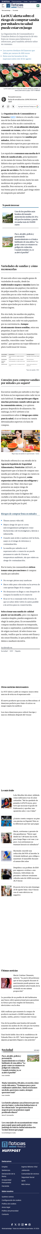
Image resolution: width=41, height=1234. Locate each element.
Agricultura (33, 2)
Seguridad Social (27, 1177)
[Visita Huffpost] (38, 5)
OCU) (13, 117)
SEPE (23, 1181)
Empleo (5, 1166)
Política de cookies (9, 1203)
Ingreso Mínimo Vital (29, 1166)
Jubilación (25, 1170)
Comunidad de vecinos (30, 1174)
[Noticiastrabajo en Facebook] (11, 1224)
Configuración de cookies (11, 1200)
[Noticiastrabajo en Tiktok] (22, 1224)
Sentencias (6, 1170)
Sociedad (4, 651)
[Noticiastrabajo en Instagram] (18, 1224)
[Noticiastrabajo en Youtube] (25, 1224)
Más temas (25, 1184)
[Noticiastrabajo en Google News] (29, 1224)
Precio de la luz (17, 2)
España (17, 651)
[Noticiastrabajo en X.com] (15, 1224)
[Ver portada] (14, 6)
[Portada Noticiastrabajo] (20, 1144)
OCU (11, 651)
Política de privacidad (10, 1211)
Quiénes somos (8, 1196)
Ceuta (25, 2)
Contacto (5, 1214)
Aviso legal (6, 1207)
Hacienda (5, 1186)
